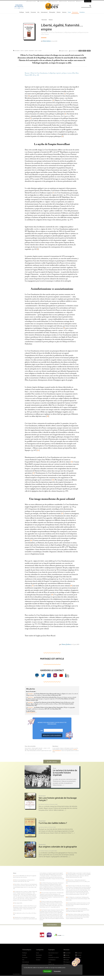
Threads (67, 959)
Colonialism (17, 50)
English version (64, 50)
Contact (50, 955)
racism (36, 50)
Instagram (67, 962)
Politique (21, 12)
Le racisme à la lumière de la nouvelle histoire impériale (65, 772)
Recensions (75, 12)
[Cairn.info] (59, 935)
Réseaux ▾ (79, 1)
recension (30, 694)
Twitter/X (67, 964)
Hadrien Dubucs (45, 851)
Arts (38, 12)
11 (38, 450)
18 (71, 586)
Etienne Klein (44, 827)
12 (72, 462)
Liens (49, 962)
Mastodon (67, 957)
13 (33, 473)
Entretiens (82, 12)
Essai (54, 768)
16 (31, 540)
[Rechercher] (90, 6)
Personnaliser (57, 971)
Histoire (59, 12)
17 (33, 586)
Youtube (79, 955)
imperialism (31, 50)
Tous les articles (64, 1)
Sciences (64, 12)
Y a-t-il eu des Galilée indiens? (53, 822)
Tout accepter (47, 971)
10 (47, 416)
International (44, 12)
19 (52, 595)
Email (42, 730)
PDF (80, 50)
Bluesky (67, 955)
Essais (69, 12)
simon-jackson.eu (31, 713)
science (22, 50)
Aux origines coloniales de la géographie (58, 846)
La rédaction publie (42, 1)
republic (26, 50)
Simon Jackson (47, 41)
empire (39, 50)
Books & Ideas (88, 1)
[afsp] (49, 935)
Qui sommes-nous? (53, 1)
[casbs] (42, 935)
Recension (44, 19)
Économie (33, 12)
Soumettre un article (31, 1)
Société (27, 12)
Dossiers (38, 959)
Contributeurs (51, 959)
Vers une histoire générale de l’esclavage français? (58, 799)
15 (62, 513)
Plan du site (51, 964)
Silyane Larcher (44, 804)
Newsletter (68, 953)
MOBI (88, 50)
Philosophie (52, 12)
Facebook (79, 953)
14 (53, 480)
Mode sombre (72, 1)
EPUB (84, 50)
